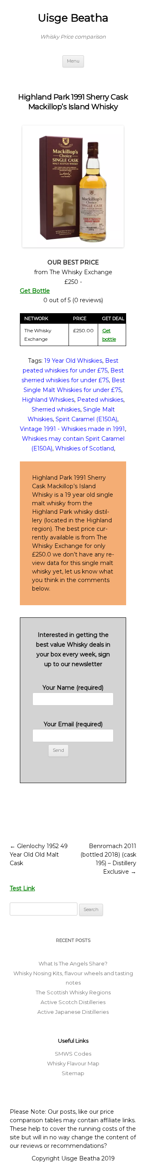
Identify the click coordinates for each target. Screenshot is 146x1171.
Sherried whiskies (56, 409)
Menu (73, 61)
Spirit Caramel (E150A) (86, 419)
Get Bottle (35, 290)
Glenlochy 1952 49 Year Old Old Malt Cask (39, 854)
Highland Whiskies (48, 399)
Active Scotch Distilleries (73, 1002)
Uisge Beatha (73, 17)
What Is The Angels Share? (73, 963)
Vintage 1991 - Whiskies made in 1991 (72, 429)
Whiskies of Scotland (84, 448)
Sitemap (73, 1073)
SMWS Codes (73, 1053)
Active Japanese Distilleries (73, 1012)
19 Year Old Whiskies (73, 360)
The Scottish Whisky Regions (73, 992)
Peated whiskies (100, 399)
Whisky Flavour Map (73, 1063)
